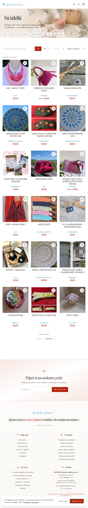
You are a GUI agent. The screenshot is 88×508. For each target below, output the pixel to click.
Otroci (49, 34)
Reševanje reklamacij (22, 485)
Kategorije (22, 456)
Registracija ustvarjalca (66, 440)
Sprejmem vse (77, 501)
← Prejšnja (37, 338)
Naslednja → (49, 338)
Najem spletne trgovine (66, 449)
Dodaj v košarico (15, 63)
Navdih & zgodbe (22, 449)
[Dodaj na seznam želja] (25, 63)
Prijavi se (61, 389)
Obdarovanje (59, 34)
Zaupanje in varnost (22, 482)
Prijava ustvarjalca (66, 443)
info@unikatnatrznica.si (67, 486)
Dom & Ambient (23, 34)
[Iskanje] (74, 4)
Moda (12, 34)
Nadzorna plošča (66, 446)
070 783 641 (67, 488)
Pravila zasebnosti (22, 479)
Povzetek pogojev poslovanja (22, 472)
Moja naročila (22, 446)
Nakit (5, 34)
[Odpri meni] (4, 4)
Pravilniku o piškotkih (30, 502)
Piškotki (22, 488)
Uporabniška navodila (66, 459)
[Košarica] (83, 4)
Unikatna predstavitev (66, 456)
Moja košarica (22, 443)
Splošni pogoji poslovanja (22, 475)
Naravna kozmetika (37, 34)
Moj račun (22, 440)
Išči (38, 49)
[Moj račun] (79, 4)
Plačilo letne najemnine (66, 453)
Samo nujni (63, 501)
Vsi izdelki (22, 453)
